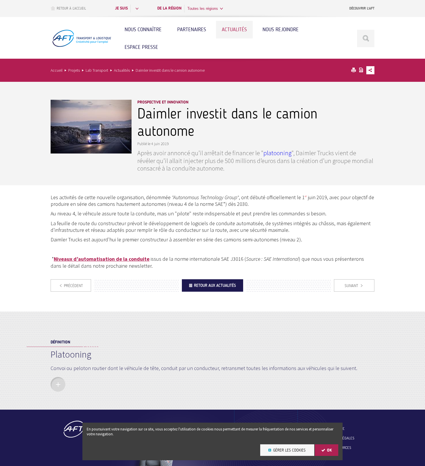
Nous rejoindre (281, 29)
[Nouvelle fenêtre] (91, 152)
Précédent (73, 285)
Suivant (351, 285)
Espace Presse (141, 47)
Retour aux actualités (215, 285)
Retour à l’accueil (71, 8)
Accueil (56, 70)
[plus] (58, 384)
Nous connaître (143, 29)
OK (329, 450)
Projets (74, 70)
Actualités (234, 29)
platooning (277, 153)
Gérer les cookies (289, 450)
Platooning (71, 354)
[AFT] (81, 46)
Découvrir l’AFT (361, 8)
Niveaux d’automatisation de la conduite (101, 259)
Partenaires (191, 29)
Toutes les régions (202, 8)
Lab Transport (97, 70)
